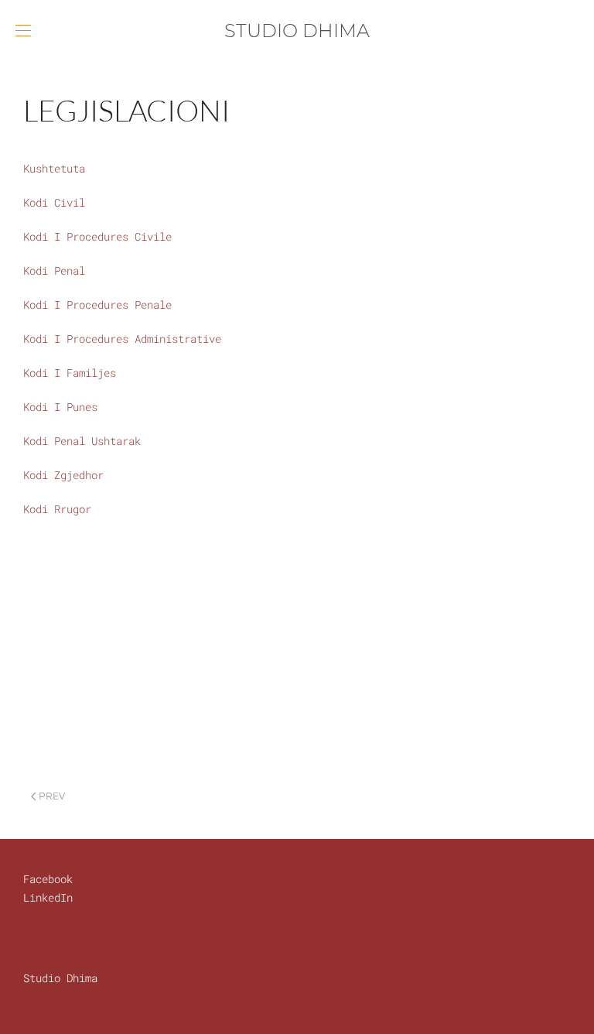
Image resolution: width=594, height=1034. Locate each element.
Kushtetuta (54, 168)
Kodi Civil (54, 202)
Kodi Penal (54, 270)
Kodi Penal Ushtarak (82, 440)
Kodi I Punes (60, 406)
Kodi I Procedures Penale (97, 304)
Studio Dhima (60, 978)
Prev (50, 796)
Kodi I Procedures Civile (97, 236)
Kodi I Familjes (69, 372)
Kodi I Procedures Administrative (122, 338)
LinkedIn (48, 897)
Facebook (48, 878)
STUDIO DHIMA (297, 30)
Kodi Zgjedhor (63, 474)
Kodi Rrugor (57, 509)
